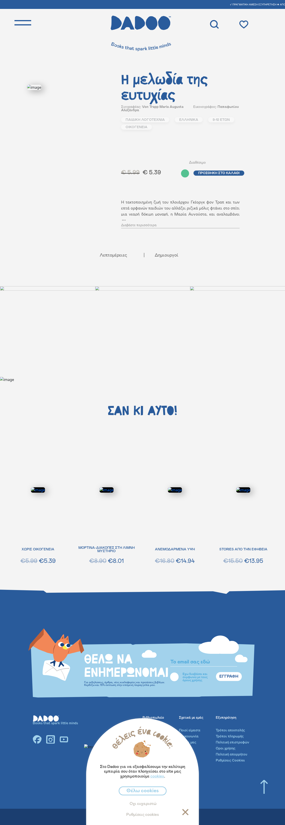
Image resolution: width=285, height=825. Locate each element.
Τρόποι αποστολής (230, 730)
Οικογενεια (136, 127)
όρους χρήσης (192, 680)
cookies (157, 776)
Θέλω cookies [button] (142, 790)
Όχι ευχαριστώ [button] (143, 804)
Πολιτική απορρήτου (231, 754)
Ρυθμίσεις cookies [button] (142, 815)
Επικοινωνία (189, 736)
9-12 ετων (221, 119)
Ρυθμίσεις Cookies (230, 760)
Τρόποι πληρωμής (230, 736)
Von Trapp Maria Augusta (162, 107)
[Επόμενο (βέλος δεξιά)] (277, 412)
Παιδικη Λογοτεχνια (145, 119)
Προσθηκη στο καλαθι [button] (219, 173)
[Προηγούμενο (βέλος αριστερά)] (8, 412)
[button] (172, 173)
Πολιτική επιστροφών (232, 742)
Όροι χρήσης (225, 748)
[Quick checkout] (260, 24)
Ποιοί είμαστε (189, 730)
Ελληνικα (188, 119)
